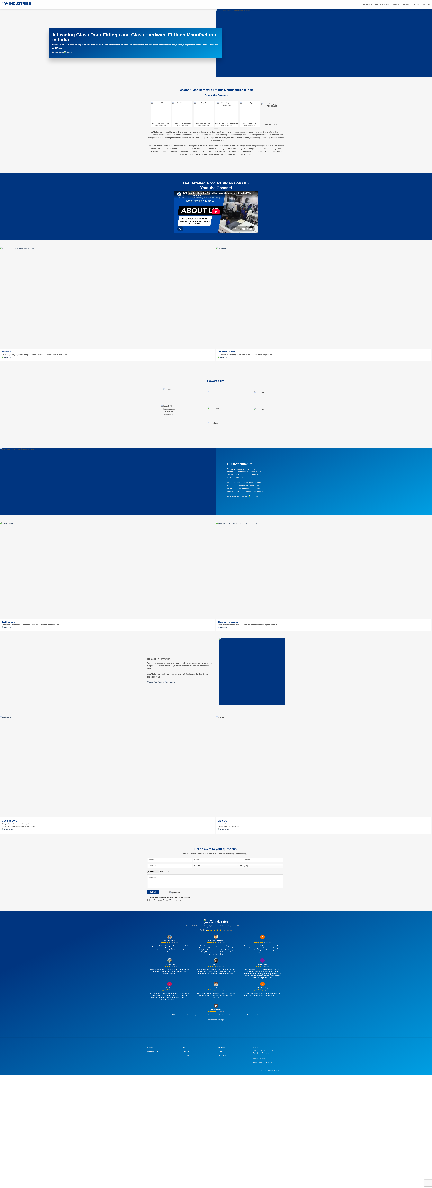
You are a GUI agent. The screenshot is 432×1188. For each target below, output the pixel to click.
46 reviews (227, 931)
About (406, 5)
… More (220, 954)
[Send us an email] (214, 1029)
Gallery (426, 5)
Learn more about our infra (238, 497)
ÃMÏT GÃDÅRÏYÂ (169, 940)
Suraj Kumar (216, 988)
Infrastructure (382, 5)
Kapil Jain (169, 988)
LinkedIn (221, 1051)
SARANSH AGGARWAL (216, 940)
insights (396, 5)
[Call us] (218, 1029)
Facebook (222, 1047)
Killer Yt (262, 940)
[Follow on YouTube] (225, 1029)
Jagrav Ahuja (262, 964)
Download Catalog (58, 52)
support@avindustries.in (262, 1062)
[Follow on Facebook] (206, 1029)
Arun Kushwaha (169, 964)
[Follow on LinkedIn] (221, 1029)
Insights (186, 1051)
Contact (416, 5)
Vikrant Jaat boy (262, 988)
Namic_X (216, 964)
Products (367, 5)
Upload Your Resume (156, 682)
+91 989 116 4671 (260, 1058)
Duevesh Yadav (216, 1009)
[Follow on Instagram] (210, 1029)
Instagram (222, 1055)
